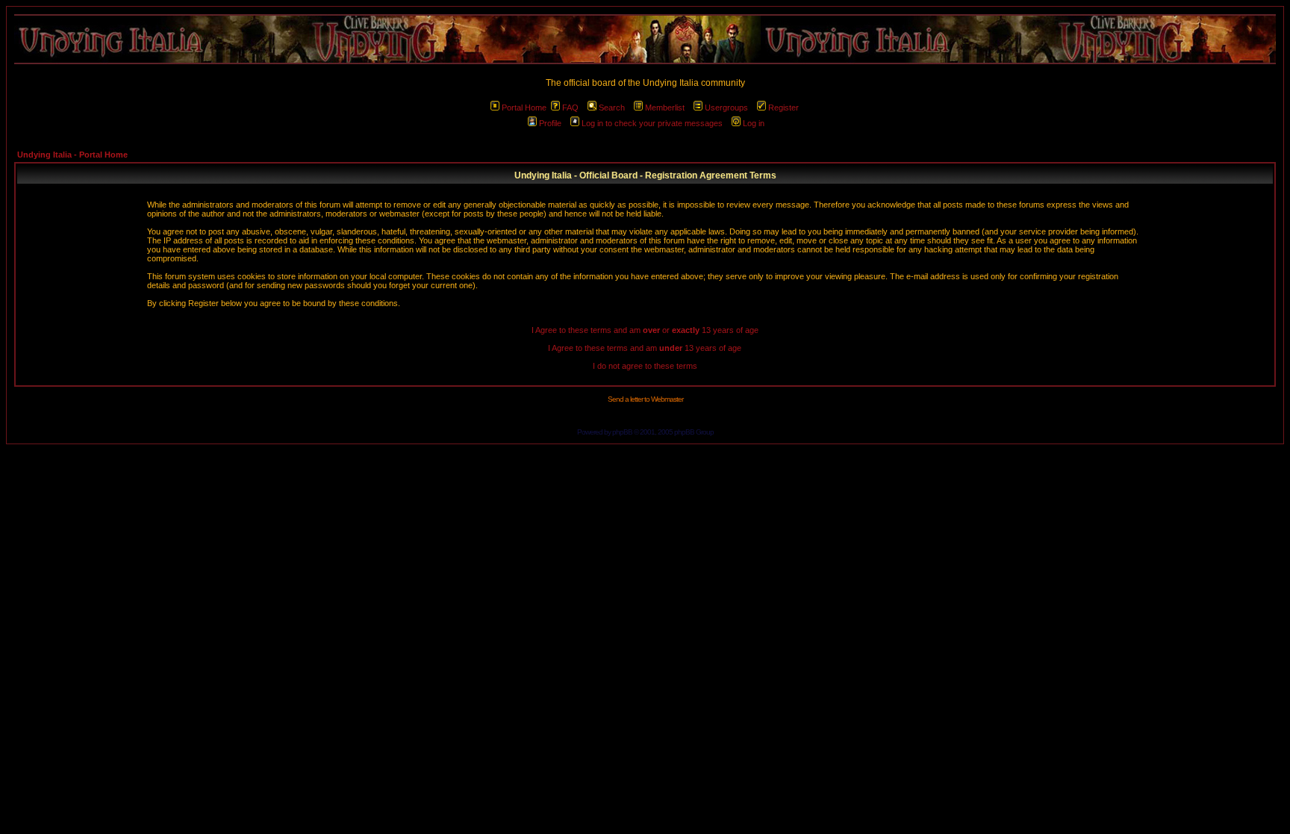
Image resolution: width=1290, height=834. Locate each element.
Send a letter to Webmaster (645, 399)
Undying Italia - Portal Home (72, 154)
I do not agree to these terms (645, 365)
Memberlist (665, 107)
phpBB (622, 432)
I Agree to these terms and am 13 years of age (644, 347)
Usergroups (726, 107)
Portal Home (524, 107)
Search (612, 107)
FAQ (570, 107)
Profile (550, 123)
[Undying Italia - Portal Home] (645, 39)
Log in (753, 123)
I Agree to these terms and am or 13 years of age (645, 330)
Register (783, 107)
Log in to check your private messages (652, 123)
